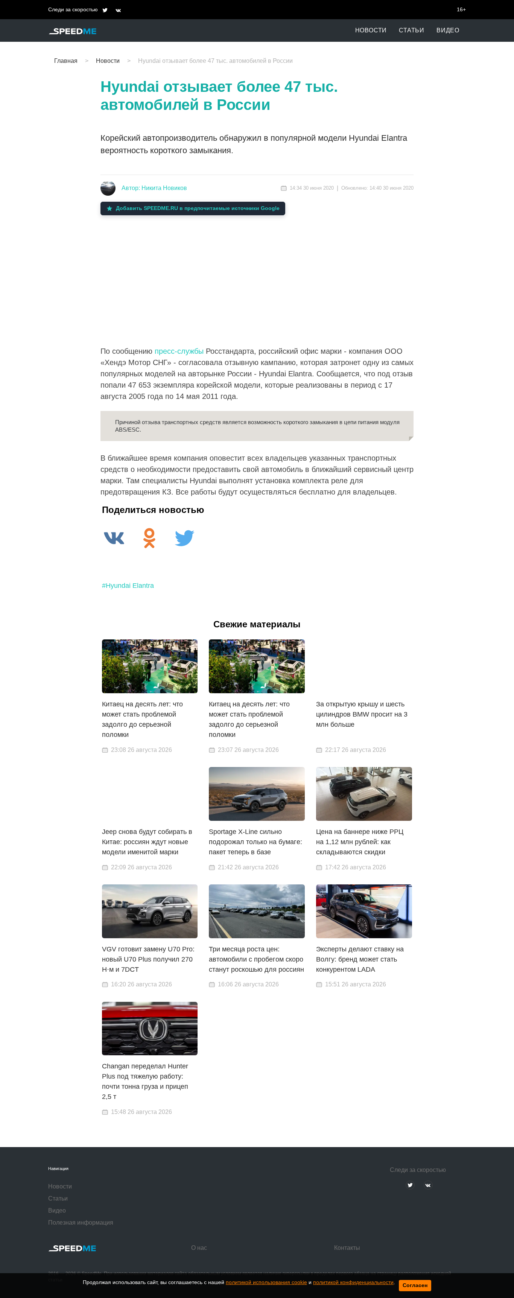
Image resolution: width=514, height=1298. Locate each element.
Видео (447, 30)
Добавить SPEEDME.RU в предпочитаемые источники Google (198, 208)
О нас (199, 1248)
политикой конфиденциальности (353, 1282)
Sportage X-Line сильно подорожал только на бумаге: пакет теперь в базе (255, 842)
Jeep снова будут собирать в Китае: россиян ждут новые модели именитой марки (147, 842)
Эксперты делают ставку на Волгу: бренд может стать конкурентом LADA (360, 959)
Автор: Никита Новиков (154, 188)
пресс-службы (179, 351)
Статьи (411, 30)
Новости (371, 30)
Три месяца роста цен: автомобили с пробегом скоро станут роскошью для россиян (256, 959)
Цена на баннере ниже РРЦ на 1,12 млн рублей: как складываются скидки (359, 842)
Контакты (347, 1248)
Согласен (415, 1285)
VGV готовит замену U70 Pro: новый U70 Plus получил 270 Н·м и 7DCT (148, 959)
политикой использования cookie (266, 1282)
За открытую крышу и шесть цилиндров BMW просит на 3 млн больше (362, 714)
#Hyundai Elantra (128, 585)
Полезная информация (80, 1222)
